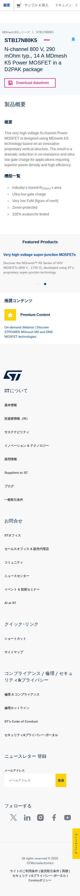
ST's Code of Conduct (21, 721)
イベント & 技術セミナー (22, 589)
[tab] (6, 5)
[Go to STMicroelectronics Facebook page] (54, 819)
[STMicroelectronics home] (14, 375)
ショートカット (15, 638)
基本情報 (10, 405)
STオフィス (12, 535)
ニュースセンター (16, 576)
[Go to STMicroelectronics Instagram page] (40, 819)
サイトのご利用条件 (24, 871)
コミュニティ (13, 562)
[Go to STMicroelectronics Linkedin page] (27, 819)
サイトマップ (13, 652)
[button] (73, 40)
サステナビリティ (16, 432)
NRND (47, 40)
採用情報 (10, 459)
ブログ (9, 486)
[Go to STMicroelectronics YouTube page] (67, 819)
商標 (65, 871)
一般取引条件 (13, 499)
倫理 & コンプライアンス (22, 694)
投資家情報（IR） (16, 418)
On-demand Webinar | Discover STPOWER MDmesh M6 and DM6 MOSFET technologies (28, 331)
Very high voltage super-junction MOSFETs (39, 255)
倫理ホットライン (16, 708)
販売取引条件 (50, 871)
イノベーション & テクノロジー (26, 445)
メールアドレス (14, 770)
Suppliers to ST (16, 472)
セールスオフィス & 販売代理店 (26, 549)
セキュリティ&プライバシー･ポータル (31, 735)
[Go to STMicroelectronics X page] (15, 819)
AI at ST (10, 603)
